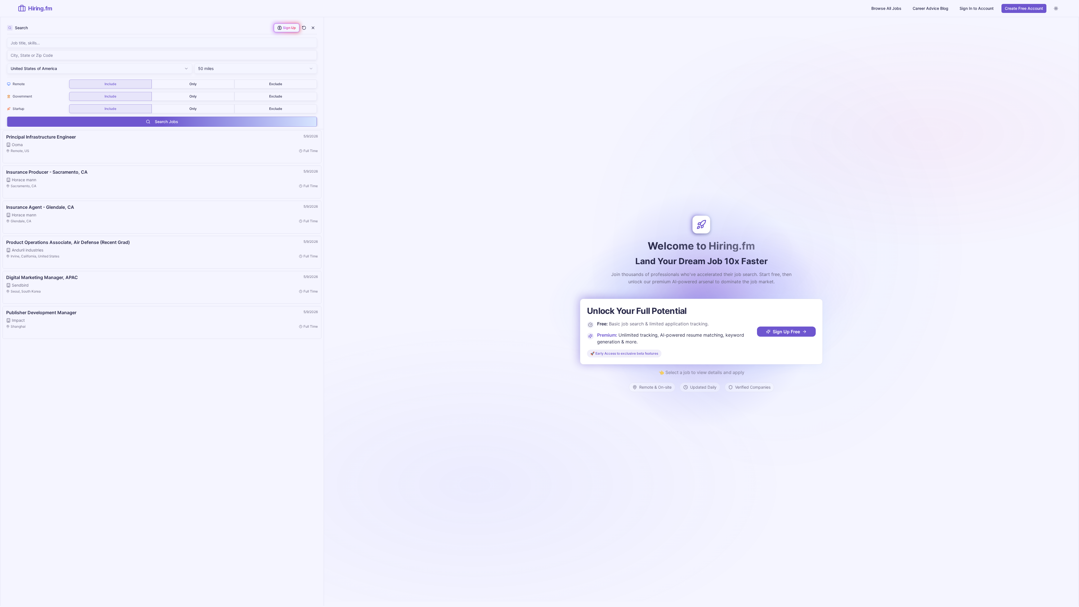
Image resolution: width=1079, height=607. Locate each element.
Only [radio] (193, 84)
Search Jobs (166, 121)
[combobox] (162, 55)
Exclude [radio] (275, 84)
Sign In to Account (977, 8)
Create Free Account (1024, 8)
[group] (193, 84)
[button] (162, 146)
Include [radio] (110, 84)
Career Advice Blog (930, 8)
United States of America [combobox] (34, 68)
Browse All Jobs (886, 8)
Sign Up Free (786, 331)
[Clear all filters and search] (304, 28)
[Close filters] (313, 28)
